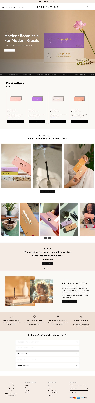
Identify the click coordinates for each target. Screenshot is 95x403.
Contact (21, 7)
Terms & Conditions (52, 392)
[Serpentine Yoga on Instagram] (70, 392)
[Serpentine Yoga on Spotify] (75, 392)
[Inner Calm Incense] (15, 99)
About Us (27, 387)
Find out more (69, 301)
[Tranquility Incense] (37, 99)
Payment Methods (52, 390)
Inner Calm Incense (12, 111)
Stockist (27, 392)
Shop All (8, 86)
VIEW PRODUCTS (47, 191)
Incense (27, 385)
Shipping (50, 387)
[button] (48, 268)
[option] (47, 1)
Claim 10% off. (52, 1)
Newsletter (14, 7)
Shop (3, 7)
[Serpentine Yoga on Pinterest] (73, 392)
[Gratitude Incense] (79, 99)
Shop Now (47, 263)
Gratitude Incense (76, 111)
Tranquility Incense (34, 111)
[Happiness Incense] (58, 99)
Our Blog (27, 390)
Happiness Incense (55, 111)
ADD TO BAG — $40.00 (15, 121)
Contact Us (50, 395)
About (8, 7)
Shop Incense (10, 50)
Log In (49, 385)
